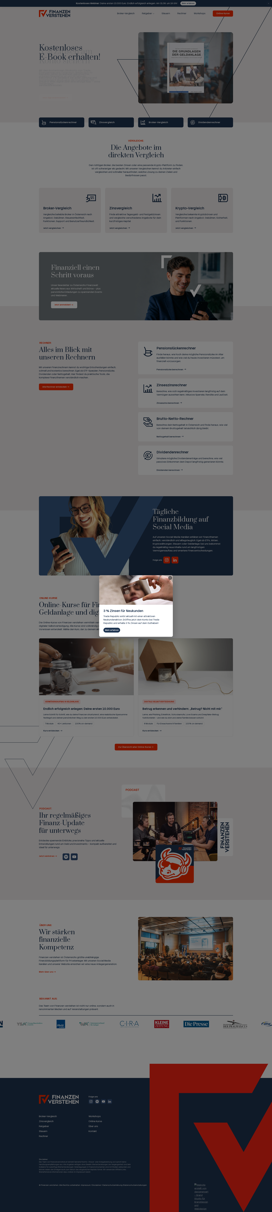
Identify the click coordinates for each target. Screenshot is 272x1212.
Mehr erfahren (188, 3)
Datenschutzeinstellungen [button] (135, 1185)
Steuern (166, 13)
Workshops (199, 13)
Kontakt (93, 1131)
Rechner (181, 13)
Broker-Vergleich (126, 13)
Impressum (86, 1185)
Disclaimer (96, 1185)
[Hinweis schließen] (269, 3)
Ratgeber (147, 13)
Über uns (93, 1126)
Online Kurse (223, 13)
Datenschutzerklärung (112, 1185)
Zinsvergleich (46, 1121)
